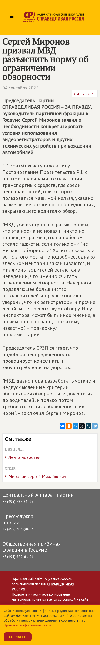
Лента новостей (24, 457)
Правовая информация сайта (27, 625)
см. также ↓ (84, 93)
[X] (82, 426)
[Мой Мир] (75, 426)
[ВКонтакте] (62, 426)
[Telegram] (95, 426)
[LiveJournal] (88, 426)
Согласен (18, 637)
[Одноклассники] (69, 426)
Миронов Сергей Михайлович (37, 476)
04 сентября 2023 (20, 88)
